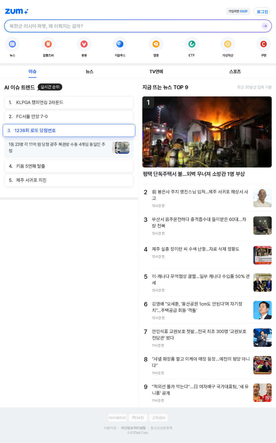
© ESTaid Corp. (138, 433)
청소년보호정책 (161, 428)
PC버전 (138, 418)
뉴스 (89, 71)
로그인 (262, 11)
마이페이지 (117, 418)
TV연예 (156, 71)
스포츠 (235, 71)
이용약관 (110, 428)
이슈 (32, 71)
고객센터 (158, 418)
